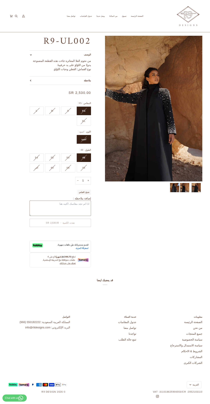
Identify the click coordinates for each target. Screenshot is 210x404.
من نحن (197, 327)
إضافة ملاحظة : (82, 198)
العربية (195, 384)
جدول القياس (84, 192)
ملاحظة (87, 80)
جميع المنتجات (194, 333)
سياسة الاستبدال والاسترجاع (186, 345)
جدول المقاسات (127, 322)
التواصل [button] (66, 316)
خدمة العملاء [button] (130, 316)
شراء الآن (60, 233)
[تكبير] (153, 108)
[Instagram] (157, 396)
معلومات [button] (198, 316)
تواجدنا (132, 333)
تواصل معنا (130, 327)
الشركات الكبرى (193, 362)
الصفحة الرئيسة (193, 322)
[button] (124, 16)
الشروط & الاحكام (191, 351)
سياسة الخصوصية (192, 339)
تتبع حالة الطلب (127, 339)
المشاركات (196, 357)
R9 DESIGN (49, 392)
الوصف (87, 54)
